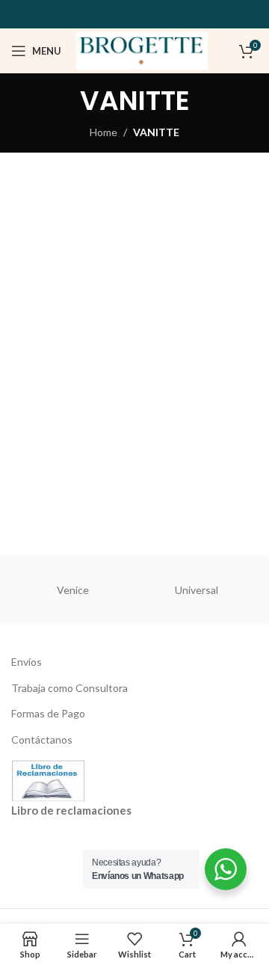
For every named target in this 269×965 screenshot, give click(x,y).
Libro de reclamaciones (71, 810)
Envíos (26, 661)
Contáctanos (41, 739)
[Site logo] (142, 49)
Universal (196, 589)
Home (103, 132)
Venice (73, 589)
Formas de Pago (48, 713)
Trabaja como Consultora (69, 687)
